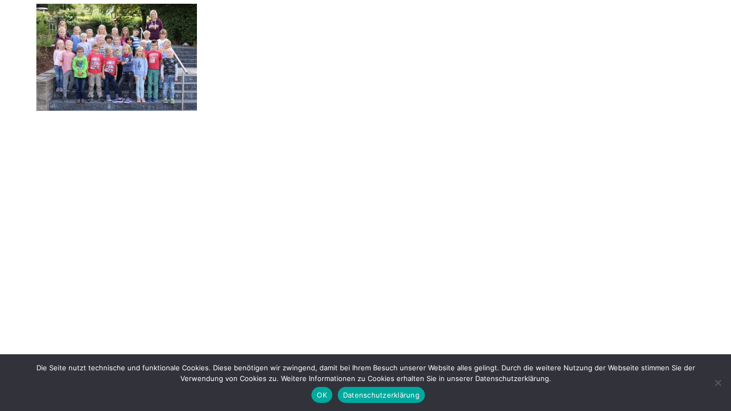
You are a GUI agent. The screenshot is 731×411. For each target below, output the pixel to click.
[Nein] (717, 382)
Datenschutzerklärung (381, 395)
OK (322, 395)
